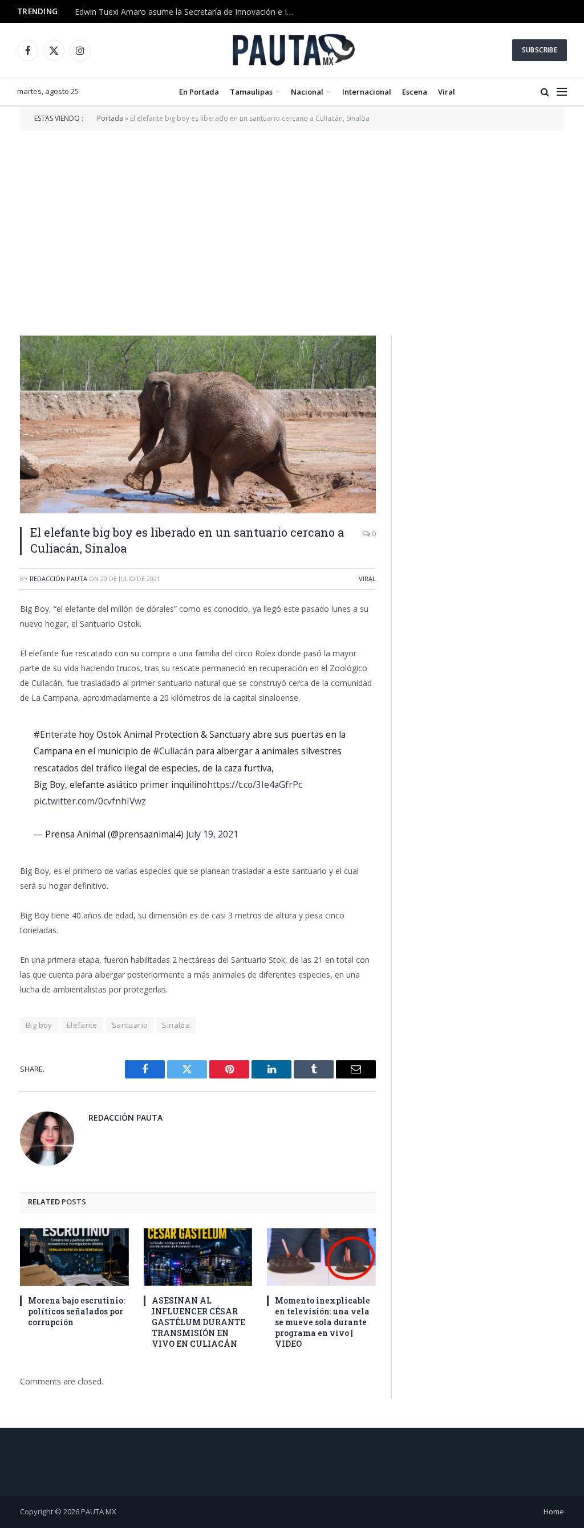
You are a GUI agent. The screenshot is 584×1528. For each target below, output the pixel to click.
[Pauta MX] (292, 50)
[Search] (544, 92)
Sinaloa (176, 1025)
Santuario (130, 1025)
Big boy (39, 1025)
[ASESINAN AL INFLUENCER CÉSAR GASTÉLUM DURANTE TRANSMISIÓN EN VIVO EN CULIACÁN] (198, 1257)
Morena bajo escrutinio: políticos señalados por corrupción (76, 1311)
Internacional (366, 92)
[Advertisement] (292, 232)
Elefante (82, 1025)
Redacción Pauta (58, 578)
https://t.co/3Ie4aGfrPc (254, 784)
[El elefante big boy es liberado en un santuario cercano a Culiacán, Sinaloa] (198, 424)
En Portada (199, 92)
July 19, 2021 (212, 834)
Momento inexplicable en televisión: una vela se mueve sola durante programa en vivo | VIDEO (322, 1322)
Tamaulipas (251, 92)
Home (554, 1511)
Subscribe (539, 50)
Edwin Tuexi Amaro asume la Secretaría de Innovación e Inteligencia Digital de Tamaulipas (189, 12)
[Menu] (562, 92)
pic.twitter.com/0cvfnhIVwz (90, 801)
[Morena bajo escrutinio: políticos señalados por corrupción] (74, 1257)
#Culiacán (173, 751)
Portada (110, 118)
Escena (414, 92)
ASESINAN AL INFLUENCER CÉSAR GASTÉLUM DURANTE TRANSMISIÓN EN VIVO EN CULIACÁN (198, 1322)
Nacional (307, 92)
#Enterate (55, 734)
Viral (446, 92)
